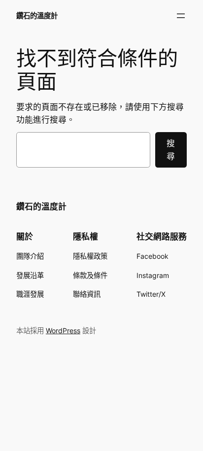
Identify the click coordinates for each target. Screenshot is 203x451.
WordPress (63, 330)
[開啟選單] (181, 16)
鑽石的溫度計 (37, 15)
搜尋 (171, 150)
